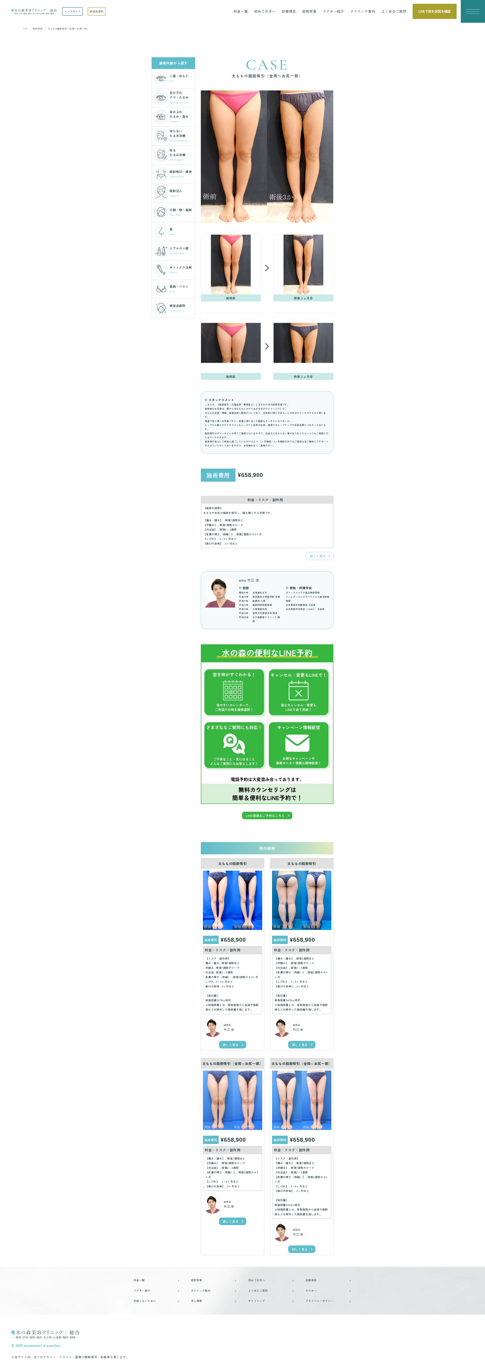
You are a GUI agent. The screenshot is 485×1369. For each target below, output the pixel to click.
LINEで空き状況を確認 (435, 11)
